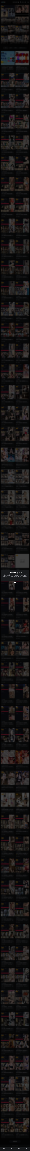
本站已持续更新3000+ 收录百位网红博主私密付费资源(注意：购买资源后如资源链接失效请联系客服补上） (15, 576)
